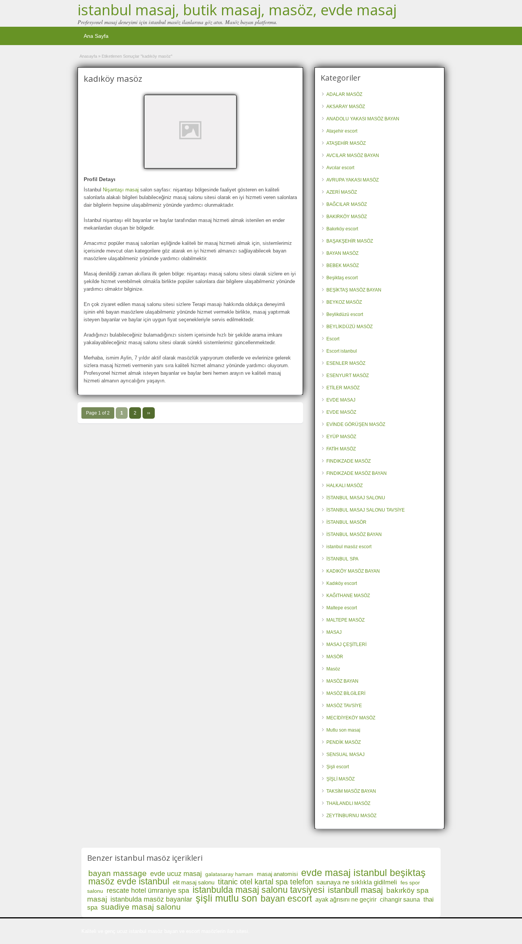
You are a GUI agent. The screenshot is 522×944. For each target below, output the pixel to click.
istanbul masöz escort (348, 546)
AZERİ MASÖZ (341, 192)
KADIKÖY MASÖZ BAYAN (353, 571)
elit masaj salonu (193, 882)
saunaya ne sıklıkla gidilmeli (356, 882)
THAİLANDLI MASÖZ (348, 803)
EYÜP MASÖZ (341, 436)
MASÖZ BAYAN (342, 681)
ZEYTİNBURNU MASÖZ (351, 815)
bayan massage (117, 873)
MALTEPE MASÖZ (345, 620)
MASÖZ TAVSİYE (344, 705)
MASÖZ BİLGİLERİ (345, 693)
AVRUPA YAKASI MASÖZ (352, 180)
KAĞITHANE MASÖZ (348, 595)
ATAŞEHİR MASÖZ (346, 143)
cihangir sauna (400, 899)
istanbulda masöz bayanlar (151, 899)
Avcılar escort (340, 167)
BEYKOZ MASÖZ (344, 302)
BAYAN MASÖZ (342, 253)
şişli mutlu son (226, 898)
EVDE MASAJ (340, 400)
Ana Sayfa (96, 36)
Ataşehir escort (341, 131)
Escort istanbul (341, 351)
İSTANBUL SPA (342, 559)
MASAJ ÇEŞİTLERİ (346, 644)
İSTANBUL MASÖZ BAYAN (354, 534)
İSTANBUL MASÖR (346, 522)
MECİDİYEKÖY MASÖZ (350, 718)
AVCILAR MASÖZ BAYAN (352, 155)
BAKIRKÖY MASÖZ (346, 216)
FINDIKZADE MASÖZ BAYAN (356, 473)
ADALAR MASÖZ (344, 94)
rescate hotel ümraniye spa (148, 890)
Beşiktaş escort (342, 277)
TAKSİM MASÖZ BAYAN (351, 791)
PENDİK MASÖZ (343, 742)
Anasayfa (88, 56)
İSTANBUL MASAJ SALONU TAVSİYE (365, 510)
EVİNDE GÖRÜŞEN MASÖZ (355, 424)
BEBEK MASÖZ (342, 265)
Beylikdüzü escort (344, 314)
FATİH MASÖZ (341, 449)
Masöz (333, 669)
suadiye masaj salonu (141, 906)
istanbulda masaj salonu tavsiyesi (258, 890)
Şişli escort (337, 766)
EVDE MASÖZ (341, 412)
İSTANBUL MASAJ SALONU (355, 497)
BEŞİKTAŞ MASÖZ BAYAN (353, 290)
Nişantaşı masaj (121, 190)
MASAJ (334, 632)
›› (148, 413)
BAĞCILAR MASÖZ (346, 204)
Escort (332, 339)
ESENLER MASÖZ (345, 363)
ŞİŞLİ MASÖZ (340, 779)
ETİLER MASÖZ (343, 387)
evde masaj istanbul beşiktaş (363, 872)
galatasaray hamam (229, 874)
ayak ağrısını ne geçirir (345, 899)
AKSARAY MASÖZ (345, 106)
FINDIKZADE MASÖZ (348, 461)
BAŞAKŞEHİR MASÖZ (349, 241)
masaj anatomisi (277, 874)
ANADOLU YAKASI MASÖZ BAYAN (362, 118)
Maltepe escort (341, 607)
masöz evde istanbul (128, 881)
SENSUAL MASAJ (345, 754)
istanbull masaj (355, 890)
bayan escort (286, 899)
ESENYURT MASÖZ (347, 375)
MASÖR (334, 656)
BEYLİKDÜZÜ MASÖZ (349, 326)
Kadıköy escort (341, 583)
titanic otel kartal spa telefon (265, 882)
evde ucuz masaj (176, 874)
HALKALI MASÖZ (344, 485)
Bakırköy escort (342, 229)
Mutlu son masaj (343, 730)
